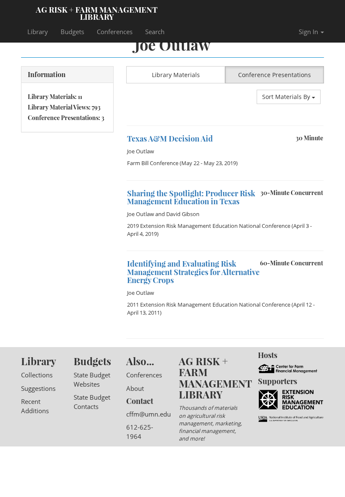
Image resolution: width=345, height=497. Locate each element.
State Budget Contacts (92, 401)
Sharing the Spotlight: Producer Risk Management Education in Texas (191, 197)
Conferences (115, 31)
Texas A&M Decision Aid (170, 139)
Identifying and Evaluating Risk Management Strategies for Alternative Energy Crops (193, 272)
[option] (225, 152)
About (135, 388)
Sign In (309, 31)
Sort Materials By (287, 97)
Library (37, 31)
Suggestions (38, 388)
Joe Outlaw (140, 151)
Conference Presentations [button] (274, 75)
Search (155, 31)
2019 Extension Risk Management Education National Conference (208, 226)
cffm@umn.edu (148, 414)
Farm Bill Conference (152, 163)
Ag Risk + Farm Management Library (97, 12)
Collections (37, 375)
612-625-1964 (139, 431)
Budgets (72, 31)
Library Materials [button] (176, 75)
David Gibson (182, 214)
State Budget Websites (92, 379)
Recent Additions (35, 405)
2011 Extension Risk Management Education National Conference (208, 304)
